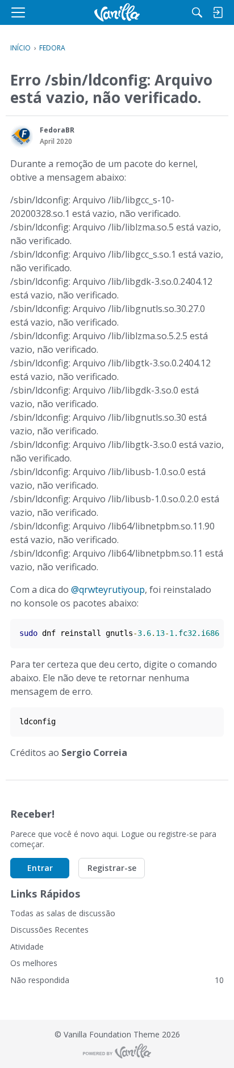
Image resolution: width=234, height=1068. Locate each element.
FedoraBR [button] (57, 130)
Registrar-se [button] (111, 867)
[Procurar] (197, 12)
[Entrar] (217, 12)
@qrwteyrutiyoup (108, 589)
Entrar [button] (40, 867)
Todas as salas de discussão (62, 913)
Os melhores (33, 963)
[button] (21, 136)
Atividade (27, 946)
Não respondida (117, 980)
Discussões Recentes (49, 929)
